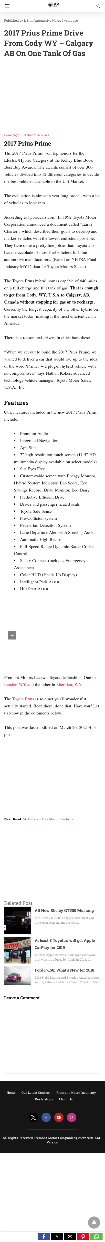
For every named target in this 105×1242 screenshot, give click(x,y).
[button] (12, 635)
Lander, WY (15, 684)
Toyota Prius (23, 699)
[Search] (97, 6)
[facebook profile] (46, 1117)
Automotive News (47, 20)
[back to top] (94, 1222)
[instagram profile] (71, 1117)
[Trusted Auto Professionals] (53, 2)
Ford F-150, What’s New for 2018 (64, 970)
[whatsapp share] (96, 1238)
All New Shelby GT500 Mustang (64, 910)
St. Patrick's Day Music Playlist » (48, 818)
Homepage (11, 135)
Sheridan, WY (68, 684)
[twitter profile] (33, 1117)
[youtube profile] (58, 1117)
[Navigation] (6, 6)
